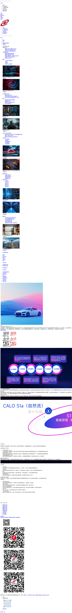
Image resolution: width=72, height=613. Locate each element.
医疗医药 (2, 15)
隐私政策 (6, 517)
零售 (1, 16)
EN (2, 3)
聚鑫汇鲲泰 (5, 508)
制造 (3, 260)
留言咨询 (4, 608)
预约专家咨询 (3, 330)
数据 (3, 40)
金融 (1, 14)
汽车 (1, 13)
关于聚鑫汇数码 (6, 271)
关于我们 (4, 33)
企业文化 (4, 274)
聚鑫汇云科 (5, 509)
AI (3, 39)
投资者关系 (5, 32)
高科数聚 (4, 513)
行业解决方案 (5, 29)
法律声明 (10, 517)
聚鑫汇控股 (5, 504)
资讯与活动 (5, 277)
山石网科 (4, 511)
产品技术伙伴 (5, 264)
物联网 (4, 44)
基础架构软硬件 (6, 43)
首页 (3, 27)
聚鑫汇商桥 (5, 510)
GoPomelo (5, 514)
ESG (3, 275)
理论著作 (4, 273)
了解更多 (4, 78)
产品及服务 (5, 28)
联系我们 (4, 278)
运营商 (1, 17)
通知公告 (4, 281)
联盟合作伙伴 (5, 265)
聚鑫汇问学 (5, 507)
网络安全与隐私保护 (16, 517)
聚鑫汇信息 (5, 506)
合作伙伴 (4, 31)
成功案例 (4, 276)
